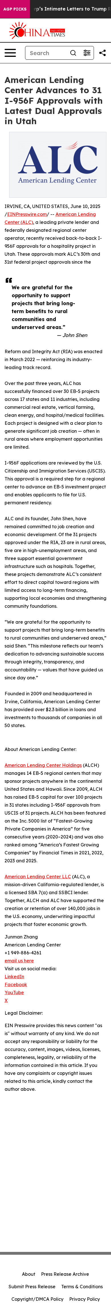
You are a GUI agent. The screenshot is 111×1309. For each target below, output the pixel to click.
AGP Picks (14, 9)
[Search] (73, 52)
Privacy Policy (84, 1299)
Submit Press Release (32, 1286)
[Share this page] (102, 53)
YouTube (14, 992)
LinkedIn (14, 976)
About (28, 1274)
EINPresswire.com (27, 214)
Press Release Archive (65, 1274)
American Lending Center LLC (38, 876)
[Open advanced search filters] (87, 52)
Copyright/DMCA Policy (37, 1299)
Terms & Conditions (82, 1286)
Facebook (16, 984)
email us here (19, 960)
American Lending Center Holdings (43, 765)
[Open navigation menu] (10, 53)
